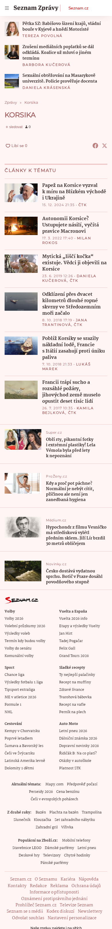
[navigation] (6, 8)
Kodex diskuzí (60, 911)
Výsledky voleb (17, 634)
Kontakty (17, 886)
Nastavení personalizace (72, 918)
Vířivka (67, 827)
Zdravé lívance (71, 690)
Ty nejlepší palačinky (77, 675)
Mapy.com (54, 784)
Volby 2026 (14, 619)
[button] (12, 29)
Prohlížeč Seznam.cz (36, 905)
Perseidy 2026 (41, 792)
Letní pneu (87, 848)
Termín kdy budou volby (25, 641)
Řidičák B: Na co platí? (78, 753)
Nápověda (89, 879)
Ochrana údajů (86, 886)
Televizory (52, 855)
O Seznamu (46, 879)
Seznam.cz (78, 8)
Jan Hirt (65, 634)
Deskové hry (29, 855)
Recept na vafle (72, 705)
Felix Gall (67, 649)
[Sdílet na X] (104, 145)
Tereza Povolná (42, 36)
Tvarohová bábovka (75, 697)
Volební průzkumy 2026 (25, 626)
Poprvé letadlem (19, 739)
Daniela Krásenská (46, 87)
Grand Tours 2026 (74, 656)
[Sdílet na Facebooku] (95, 145)
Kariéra (68, 879)
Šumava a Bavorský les (24, 746)
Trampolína (92, 812)
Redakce (38, 886)
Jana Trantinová (65, 322)
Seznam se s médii (25, 911)
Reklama (59, 886)
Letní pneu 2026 (73, 731)
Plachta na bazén (63, 812)
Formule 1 (13, 705)
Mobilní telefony (76, 841)
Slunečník (21, 820)
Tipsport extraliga (20, 690)
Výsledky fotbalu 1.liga (24, 682)
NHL (8, 712)
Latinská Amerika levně (25, 761)
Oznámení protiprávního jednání (54, 898)
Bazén (41, 812)
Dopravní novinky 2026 (79, 746)
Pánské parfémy (54, 863)
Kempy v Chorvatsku (22, 731)
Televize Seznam (76, 905)
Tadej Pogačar (71, 641)
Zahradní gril (47, 827)
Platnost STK (70, 768)
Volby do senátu (18, 649)
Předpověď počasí (82, 784)
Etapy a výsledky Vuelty (79, 626)
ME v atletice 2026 (20, 697)
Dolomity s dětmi (19, 768)
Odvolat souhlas (28, 918)
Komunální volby (19, 656)
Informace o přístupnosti (54, 892)
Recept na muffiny (75, 682)
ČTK (82, 205)
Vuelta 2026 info (73, 619)
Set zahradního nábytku (75, 820)
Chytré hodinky (77, 855)
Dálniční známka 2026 (78, 739)
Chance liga (14, 675)
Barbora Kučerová (46, 64)
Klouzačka (42, 820)
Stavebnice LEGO (26, 848)
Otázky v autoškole (75, 761)
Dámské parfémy (59, 848)
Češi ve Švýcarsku (20, 753)
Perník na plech (72, 712)
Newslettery (90, 911)
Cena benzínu (68, 792)
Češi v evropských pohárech (54, 799)
